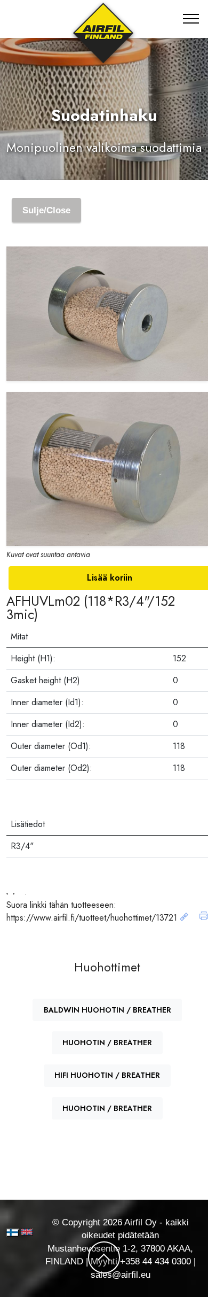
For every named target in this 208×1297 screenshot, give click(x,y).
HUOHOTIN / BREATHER (107, 1042)
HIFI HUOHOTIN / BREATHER (107, 1075)
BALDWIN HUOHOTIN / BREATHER (107, 1010)
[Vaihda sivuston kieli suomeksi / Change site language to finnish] (12, 1233)
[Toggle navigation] (191, 18)
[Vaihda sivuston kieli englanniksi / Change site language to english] (22, 1232)
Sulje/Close (46, 210)
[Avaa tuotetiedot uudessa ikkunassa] (184, 918)
